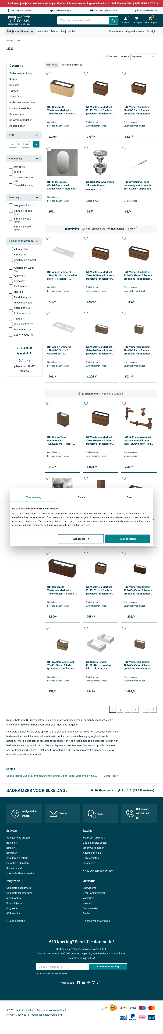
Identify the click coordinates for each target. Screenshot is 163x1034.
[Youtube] (83, 983)
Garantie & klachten (17, 863)
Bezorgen (11, 853)
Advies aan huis (92, 853)
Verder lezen (111, 776)
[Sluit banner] (158, 3)
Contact (87, 913)
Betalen (10, 848)
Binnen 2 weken (23, 228)
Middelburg (22, 297)
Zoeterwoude (24, 335)
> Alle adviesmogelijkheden (98, 871)
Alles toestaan (128, 538)
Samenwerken (91, 908)
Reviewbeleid (14, 868)
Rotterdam (22, 313)
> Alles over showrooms (96, 921)
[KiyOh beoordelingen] (104, 1008)
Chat (100, 813)
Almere (20, 255)
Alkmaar (21, 249)
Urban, (64, 776)
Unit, (57, 776)
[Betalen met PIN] (123, 1017)
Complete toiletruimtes (19, 893)
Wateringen (23, 329)
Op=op (19, 167)
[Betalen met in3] (151, 1017)
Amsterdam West (24, 269)
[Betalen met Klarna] (142, 1017)
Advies (54, 31)
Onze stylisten (91, 858)
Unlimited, (49, 776)
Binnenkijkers (14, 903)
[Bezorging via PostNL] (113, 1007)
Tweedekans (23, 185)
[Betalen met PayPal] (132, 1017)
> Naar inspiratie (15, 921)
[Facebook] (78, 983)
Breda (19, 281)
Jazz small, (82, 776)
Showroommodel (23, 179)
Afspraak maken (134, 31)
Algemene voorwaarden (50, 1010)
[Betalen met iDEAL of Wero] (123, 1008)
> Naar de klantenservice (20, 873)
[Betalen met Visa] (132, 1008)
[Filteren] (36, 144)
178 (146, 709)
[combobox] (83, 20)
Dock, (27, 776)
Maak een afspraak (94, 838)
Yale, (92, 776)
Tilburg (20, 319)
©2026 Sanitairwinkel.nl (20, 1010)
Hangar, (19, 776)
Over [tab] (129, 497)
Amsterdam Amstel (25, 261)
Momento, (37, 776)
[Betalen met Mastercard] (151, 1008)
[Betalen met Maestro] (142, 1008)
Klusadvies (89, 863)
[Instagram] (94, 983)
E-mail (63, 813)
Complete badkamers (18, 888)
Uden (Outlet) (24, 324)
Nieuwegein (23, 303)
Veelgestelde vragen (29, 813)
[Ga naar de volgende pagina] (153, 709)
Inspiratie (43, 31)
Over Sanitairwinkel (94, 893)
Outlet (19, 172)
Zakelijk (150, 31)
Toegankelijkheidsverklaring (46, 1015)
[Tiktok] (99, 983)
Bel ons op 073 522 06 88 (142, 813)
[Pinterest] (88, 983)
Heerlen (20, 292)
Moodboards (13, 898)
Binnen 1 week (22, 220)
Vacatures (88, 898)
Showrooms (116, 31)
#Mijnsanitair (13, 913)
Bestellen (11, 843)
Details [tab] (81, 497)
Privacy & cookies (16, 1015)
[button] (48, 73)
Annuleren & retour (17, 858)
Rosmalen (22, 308)
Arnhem (20, 276)
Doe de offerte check (94, 843)
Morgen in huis (24, 205)
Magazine (12, 908)
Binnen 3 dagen (23, 212)
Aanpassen (79, 538)
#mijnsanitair (68, 31)
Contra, (10, 776)
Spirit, (72, 776)
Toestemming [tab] (33, 497)
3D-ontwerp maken (93, 848)
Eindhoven (22, 286)
